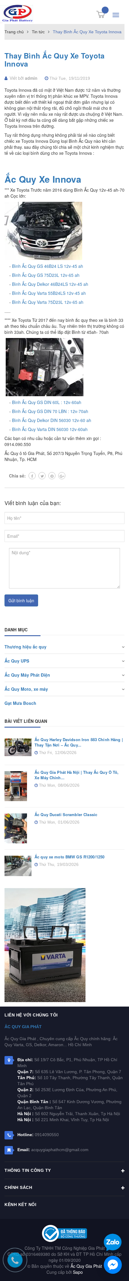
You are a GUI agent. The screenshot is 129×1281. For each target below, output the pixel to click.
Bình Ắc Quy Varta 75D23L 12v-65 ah (47, 302)
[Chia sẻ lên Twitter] (42, 475)
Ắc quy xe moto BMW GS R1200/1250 (69, 857)
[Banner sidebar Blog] (64, 945)
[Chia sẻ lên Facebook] (32, 475)
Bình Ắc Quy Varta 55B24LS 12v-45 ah (49, 293)
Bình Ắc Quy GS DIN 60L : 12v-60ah (46, 402)
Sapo (78, 1272)
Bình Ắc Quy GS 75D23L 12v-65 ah (46, 275)
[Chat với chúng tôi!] (113, 1265)
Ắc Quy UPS (16, 661)
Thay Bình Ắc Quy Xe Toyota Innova (54, 59)
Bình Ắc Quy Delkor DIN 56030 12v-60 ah (51, 420)
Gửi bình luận (21, 600)
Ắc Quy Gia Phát (23, 1026)
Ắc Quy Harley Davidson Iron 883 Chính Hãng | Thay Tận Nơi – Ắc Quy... (78, 742)
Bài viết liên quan (25, 721)
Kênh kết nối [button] (20, 1204)
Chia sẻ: (17, 476)
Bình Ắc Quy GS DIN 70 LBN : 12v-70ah (50, 411)
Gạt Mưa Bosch (20, 703)
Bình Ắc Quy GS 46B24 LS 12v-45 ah (47, 266)
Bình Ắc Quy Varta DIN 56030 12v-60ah (50, 429)
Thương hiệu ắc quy (25, 647)
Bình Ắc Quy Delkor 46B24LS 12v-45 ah (50, 284)
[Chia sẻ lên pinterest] (52, 475)
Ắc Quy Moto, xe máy (26, 689)
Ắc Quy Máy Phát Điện (27, 675)
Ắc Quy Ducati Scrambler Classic (65, 814)
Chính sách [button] (18, 1187)
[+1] (61, 475)
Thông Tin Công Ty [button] (27, 1170)
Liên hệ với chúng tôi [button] (31, 1015)
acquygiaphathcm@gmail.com (59, 1149)
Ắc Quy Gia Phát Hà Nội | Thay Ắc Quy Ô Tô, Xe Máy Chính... (76, 774)
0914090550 (47, 1134)
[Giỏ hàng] (100, 14)
